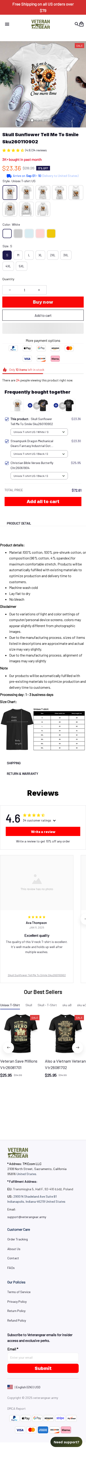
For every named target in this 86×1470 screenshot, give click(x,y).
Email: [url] (11, 1209)
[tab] (32, 120)
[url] (26, 1216)
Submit (43, 1368)
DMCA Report (16, 1408)
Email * (12, 1349)
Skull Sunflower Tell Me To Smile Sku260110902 (37, 975)
